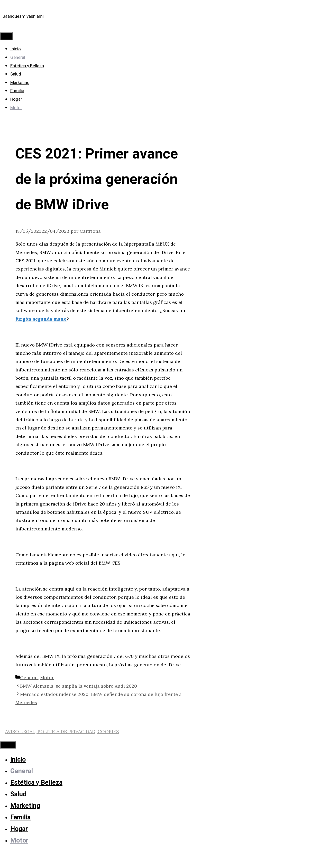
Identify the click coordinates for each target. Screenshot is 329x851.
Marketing (20, 82)
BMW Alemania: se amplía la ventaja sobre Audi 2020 (78, 686)
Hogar (16, 99)
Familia (17, 91)
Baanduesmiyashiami (23, 16)
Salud (15, 74)
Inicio (15, 49)
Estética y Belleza (27, 66)
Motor (16, 108)
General (17, 57)
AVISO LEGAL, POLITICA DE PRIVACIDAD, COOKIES (62, 731)
